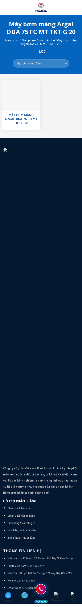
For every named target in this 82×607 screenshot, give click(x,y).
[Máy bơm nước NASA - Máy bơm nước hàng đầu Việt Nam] (41, 7)
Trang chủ (11, 40)
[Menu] (5, 7)
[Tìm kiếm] (77, 8)
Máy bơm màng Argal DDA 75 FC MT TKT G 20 (21, 119)
